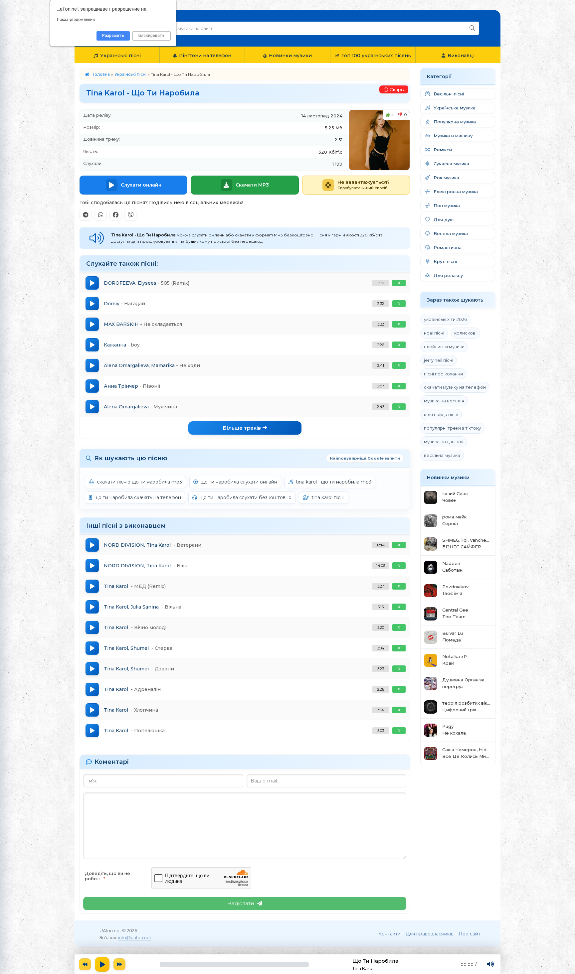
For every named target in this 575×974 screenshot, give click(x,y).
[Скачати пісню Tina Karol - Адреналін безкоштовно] (399, 689)
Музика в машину (453, 135)
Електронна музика (456, 191)
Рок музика (446, 177)
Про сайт (469, 934)
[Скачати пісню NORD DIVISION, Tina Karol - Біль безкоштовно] (399, 565)
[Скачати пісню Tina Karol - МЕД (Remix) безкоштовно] (399, 586)
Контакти (389, 934)
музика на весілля (444, 400)
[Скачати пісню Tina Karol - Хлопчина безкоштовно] (399, 710)
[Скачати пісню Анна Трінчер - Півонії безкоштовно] (399, 386)
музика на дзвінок (444, 441)
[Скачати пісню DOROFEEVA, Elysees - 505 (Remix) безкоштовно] (399, 283)
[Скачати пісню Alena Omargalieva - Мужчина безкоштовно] (399, 406)
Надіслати (240, 903)
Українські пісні (120, 56)
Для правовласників (430, 934)
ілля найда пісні (441, 414)
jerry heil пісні (438, 360)
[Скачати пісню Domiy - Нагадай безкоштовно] (399, 303)
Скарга (398, 89)
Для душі (444, 219)
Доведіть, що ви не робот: (107, 876)
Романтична (448, 247)
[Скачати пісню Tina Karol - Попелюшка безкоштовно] (399, 730)
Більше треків (242, 428)
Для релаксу (448, 275)
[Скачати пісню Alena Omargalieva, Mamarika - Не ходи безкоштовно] (399, 365)
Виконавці (461, 56)
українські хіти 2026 (445, 319)
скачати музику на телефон (455, 387)
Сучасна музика (451, 163)
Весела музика (451, 233)
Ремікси (443, 149)
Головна (101, 74)
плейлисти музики (444, 346)
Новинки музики (290, 56)
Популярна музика (455, 121)
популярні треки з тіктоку (452, 428)
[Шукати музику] (472, 28)
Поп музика (447, 205)
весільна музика (442, 455)
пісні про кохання (443, 373)
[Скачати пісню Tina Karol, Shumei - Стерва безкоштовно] (399, 648)
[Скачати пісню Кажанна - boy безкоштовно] (399, 345)
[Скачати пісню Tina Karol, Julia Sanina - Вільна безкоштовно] (399, 607)
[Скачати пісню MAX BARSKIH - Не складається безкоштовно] (399, 324)
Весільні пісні (449, 93)
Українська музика (455, 107)
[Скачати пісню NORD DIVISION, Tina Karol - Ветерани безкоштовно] (399, 545)
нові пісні (434, 333)
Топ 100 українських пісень (376, 56)
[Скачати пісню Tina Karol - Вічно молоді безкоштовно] (399, 627)
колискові (465, 333)
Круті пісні (445, 261)
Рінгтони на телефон (205, 56)
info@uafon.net (134, 937)
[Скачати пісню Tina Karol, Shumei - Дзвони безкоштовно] (399, 668)
